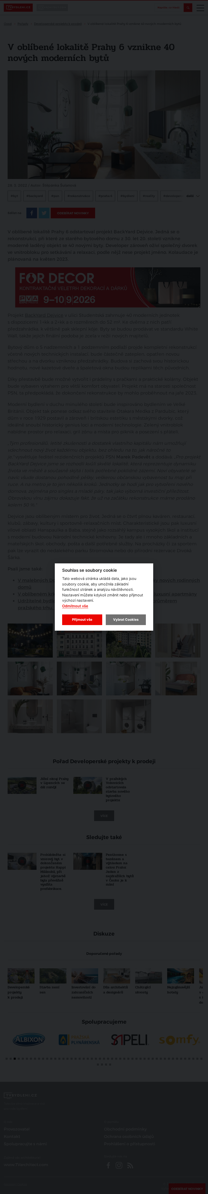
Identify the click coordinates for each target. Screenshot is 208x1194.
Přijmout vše (82, 619)
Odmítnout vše (75, 606)
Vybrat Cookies (125, 619)
